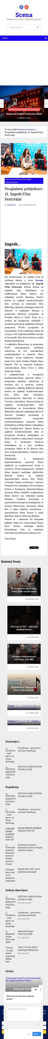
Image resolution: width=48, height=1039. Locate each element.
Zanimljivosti (12, 182)
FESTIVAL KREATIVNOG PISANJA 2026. (30, 768)
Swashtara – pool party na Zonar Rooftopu (29, 749)
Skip (29, 1034)
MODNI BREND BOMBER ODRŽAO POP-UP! (29, 829)
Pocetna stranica (26, 129)
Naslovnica (11, 179)
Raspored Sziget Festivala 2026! (26, 932)
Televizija (20, 179)
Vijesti (29, 179)
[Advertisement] (24, 63)
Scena (23, 15)
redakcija (11, 205)
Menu (5, 38)
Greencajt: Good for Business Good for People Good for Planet (30, 847)
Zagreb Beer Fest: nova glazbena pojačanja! (29, 870)
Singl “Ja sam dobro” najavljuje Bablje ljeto (28, 948)
